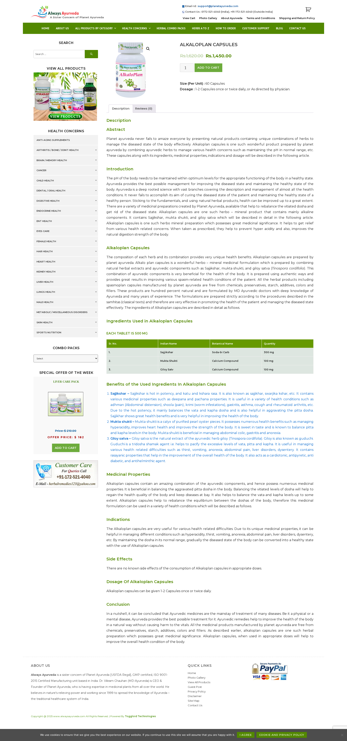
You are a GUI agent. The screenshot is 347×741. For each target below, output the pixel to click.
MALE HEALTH (45, 302)
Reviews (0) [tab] (143, 108)
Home (45, 28)
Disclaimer (195, 696)
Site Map (193, 700)
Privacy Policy (197, 691)
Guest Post (195, 686)
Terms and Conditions (260, 18)
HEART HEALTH (46, 261)
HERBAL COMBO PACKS (171, 28)
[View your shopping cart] (308, 10)
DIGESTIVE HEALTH (48, 200)
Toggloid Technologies (140, 716)
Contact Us (297, 28)
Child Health (45, 180)
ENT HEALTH (44, 221)
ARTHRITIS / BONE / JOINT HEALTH (58, 150)
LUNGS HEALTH (46, 292)
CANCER (41, 170)
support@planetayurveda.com (218, 6)
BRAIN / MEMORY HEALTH (52, 160)
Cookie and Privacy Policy (281, 734)
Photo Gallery (208, 18)
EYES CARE (43, 231)
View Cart (189, 18)
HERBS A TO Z (200, 28)
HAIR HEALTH (45, 251)
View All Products (199, 682)
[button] (148, 48)
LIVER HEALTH (45, 282)
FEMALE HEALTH (46, 241)
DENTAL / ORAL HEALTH (51, 190)
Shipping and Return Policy (297, 18)
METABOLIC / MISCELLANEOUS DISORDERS (62, 312)
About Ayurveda (231, 18)
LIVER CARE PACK (66, 381)
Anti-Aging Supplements (53, 140)
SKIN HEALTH (44, 322)
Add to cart (208, 67)
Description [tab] (121, 108)
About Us (62, 28)
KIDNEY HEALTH (46, 271)
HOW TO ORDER (226, 28)
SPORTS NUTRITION (49, 332)
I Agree (246, 734)
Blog (279, 28)
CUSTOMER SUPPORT (255, 28)
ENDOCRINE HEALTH (49, 211)
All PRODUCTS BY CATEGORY (94, 28)
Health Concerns (134, 28)
